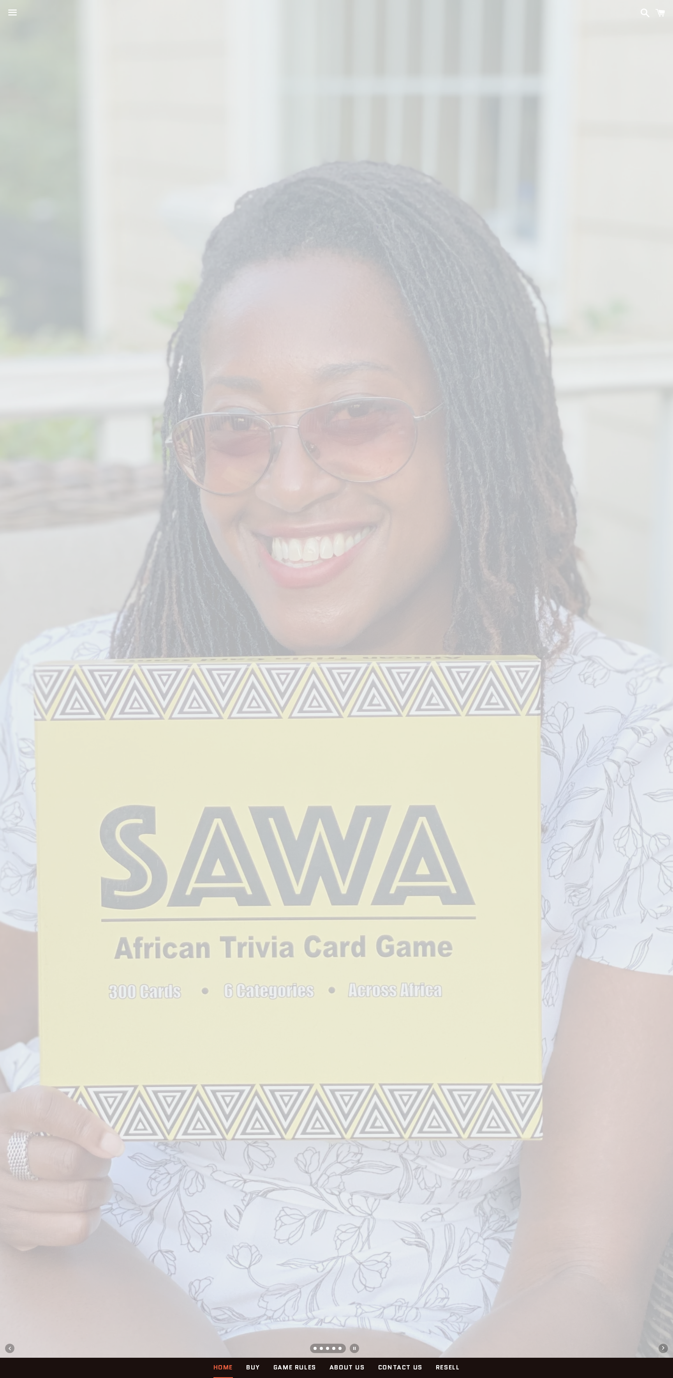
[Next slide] (663, 1348)
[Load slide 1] (315, 1349)
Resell (448, 1367)
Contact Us (400, 1367)
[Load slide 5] (340, 1349)
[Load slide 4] (334, 1349)
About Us (347, 1367)
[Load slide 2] (322, 1349)
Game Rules (294, 1367)
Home (223, 1367)
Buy (253, 1367)
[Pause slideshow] (354, 1348)
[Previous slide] (9, 1348)
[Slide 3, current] (328, 1349)
